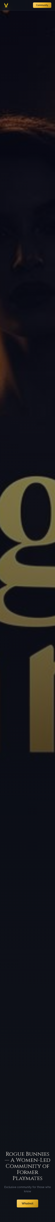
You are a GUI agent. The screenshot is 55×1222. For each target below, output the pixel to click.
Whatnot (27, 1203)
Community (42, 5)
